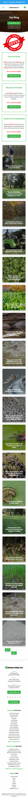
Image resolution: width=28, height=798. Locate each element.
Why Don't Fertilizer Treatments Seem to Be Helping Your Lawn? (14, 175)
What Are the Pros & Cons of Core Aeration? (14, 147)
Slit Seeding (14, 723)
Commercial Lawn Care (14, 736)
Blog (14, 781)
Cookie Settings (14, 702)
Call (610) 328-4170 (14, 23)
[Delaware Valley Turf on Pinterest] (17, 697)
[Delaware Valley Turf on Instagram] (13, 697)
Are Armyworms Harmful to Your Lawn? (14, 481)
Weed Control (14, 716)
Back (7, 650)
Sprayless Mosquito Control (14, 752)
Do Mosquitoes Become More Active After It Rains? (14, 203)
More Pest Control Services (14, 768)
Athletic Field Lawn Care (14, 737)
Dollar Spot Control (14, 732)
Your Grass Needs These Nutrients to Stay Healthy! (14, 231)
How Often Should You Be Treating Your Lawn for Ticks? (14, 426)
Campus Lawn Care (14, 739)
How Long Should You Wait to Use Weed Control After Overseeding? (14, 454)
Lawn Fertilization (14, 715)
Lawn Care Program (14, 713)
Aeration (14, 718)
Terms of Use (12, 795)
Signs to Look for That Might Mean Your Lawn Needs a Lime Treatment (14, 342)
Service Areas (14, 776)
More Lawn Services (14, 741)
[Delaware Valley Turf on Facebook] (8, 697)
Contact (14, 786)
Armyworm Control (14, 758)
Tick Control (14, 756)
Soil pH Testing (14, 725)
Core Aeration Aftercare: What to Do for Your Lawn (14, 538)
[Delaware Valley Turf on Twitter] (10, 697)
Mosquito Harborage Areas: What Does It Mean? (14, 370)
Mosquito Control (14, 749)
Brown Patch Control (14, 734)
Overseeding (14, 720)
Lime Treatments (14, 727)
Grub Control (14, 722)
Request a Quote (14, 26)
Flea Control (14, 754)
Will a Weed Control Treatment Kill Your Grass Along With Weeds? (14, 259)
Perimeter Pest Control (14, 764)
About (14, 778)
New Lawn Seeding (14, 729)
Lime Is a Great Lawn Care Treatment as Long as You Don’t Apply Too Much (14, 398)
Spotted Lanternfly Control (14, 763)
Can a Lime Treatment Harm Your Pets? (14, 621)
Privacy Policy (5, 795)
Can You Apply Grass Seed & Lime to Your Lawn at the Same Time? (14, 594)
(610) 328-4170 (14, 2)
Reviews (14, 785)
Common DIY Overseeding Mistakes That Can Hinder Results (14, 566)
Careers (14, 783)
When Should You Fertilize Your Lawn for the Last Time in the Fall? (14, 286)
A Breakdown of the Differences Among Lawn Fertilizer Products (14, 510)
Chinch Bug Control (14, 759)
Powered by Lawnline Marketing (19, 795)
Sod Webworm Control (14, 766)
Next (14, 653)
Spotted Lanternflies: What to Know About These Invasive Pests (14, 314)
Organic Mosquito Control (14, 751)
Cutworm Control (14, 761)
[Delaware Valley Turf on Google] (20, 697)
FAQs (14, 779)
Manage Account (14, 788)
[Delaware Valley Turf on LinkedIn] (15, 697)
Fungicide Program (14, 730)
